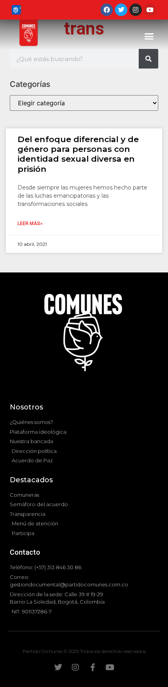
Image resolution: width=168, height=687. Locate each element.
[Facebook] (106, 10)
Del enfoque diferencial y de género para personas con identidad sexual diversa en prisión (78, 154)
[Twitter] (121, 10)
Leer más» (30, 223)
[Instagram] (135, 10)
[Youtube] (150, 10)
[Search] (148, 59)
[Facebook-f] (93, 667)
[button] (149, 36)
